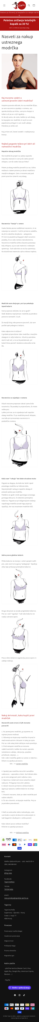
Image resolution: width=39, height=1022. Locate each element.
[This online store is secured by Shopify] (6, 840)
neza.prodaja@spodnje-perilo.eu (16, 898)
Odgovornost (9, 941)
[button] (4, 5)
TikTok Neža (8, 889)
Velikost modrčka (22, 832)
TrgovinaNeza (9, 882)
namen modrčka (22, 764)
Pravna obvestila (10, 951)
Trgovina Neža (11, 1016)
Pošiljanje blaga (9, 946)
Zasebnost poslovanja (12, 936)
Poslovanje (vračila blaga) (13, 931)
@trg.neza (8, 873)
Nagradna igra (9, 956)
